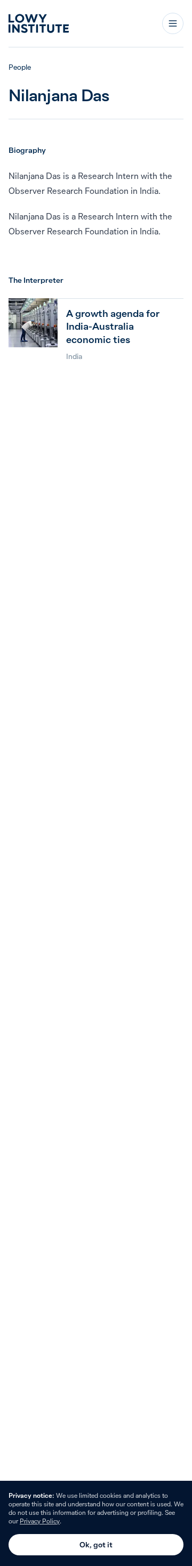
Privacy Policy (40, 1521)
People (20, 67)
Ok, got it (96, 1544)
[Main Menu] (172, 23)
